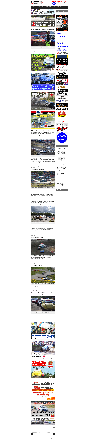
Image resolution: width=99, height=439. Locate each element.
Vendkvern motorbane (61, 184)
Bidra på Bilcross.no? (59, 6)
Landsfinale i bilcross (61, 159)
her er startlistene (40, 262)
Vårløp (63, 185)
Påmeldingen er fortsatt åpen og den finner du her (37, 234)
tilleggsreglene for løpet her (35, 192)
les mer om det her (42, 290)
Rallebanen (59, 177)
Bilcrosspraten (45, 292)
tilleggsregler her (50, 234)
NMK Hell (52, 432)
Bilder (36, 6)
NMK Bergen (60, 164)
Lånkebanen (37, 432)
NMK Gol (64, 167)
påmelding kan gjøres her (43, 192)
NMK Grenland (59, 168)
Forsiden (33, 6)
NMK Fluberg (48, 432)
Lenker (50, 6)
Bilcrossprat (36, 166)
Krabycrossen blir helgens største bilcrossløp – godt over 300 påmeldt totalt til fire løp (41, 430)
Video (39, 6)
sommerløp (63, 180)
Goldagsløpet (63, 152)
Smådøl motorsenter (59, 179)
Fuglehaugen (59, 151)
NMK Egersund (45, 432)
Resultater (43, 6)
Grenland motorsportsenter (61, 153)
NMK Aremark (40, 432)
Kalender (47, 6)
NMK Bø (63, 164)
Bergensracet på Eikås (37, 133)
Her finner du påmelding (34, 262)
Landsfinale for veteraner (62, 158)
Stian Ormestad (39, 27)
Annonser (54, 6)
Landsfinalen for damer (60, 160)
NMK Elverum (59, 165)
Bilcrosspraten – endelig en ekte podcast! (43, 130)
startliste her (45, 234)
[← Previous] (32, 434)
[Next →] (54, 434)
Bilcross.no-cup (61, 148)
